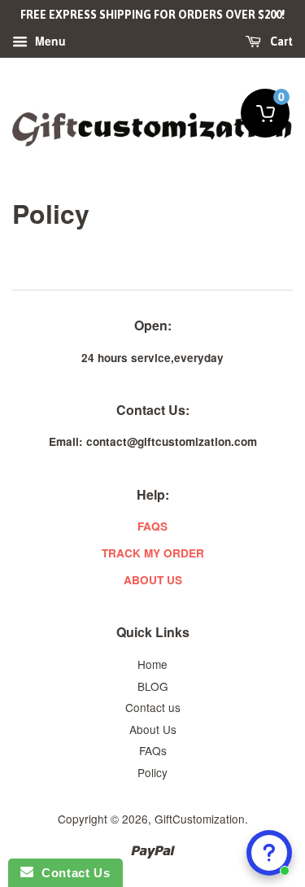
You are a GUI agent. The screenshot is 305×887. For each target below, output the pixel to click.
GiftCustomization (200, 819)
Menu (49, 41)
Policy (152, 772)
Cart (280, 41)
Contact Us (71, 873)
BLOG (152, 686)
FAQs (153, 750)
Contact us (153, 707)
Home (152, 664)
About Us (152, 729)
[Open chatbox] (269, 853)
